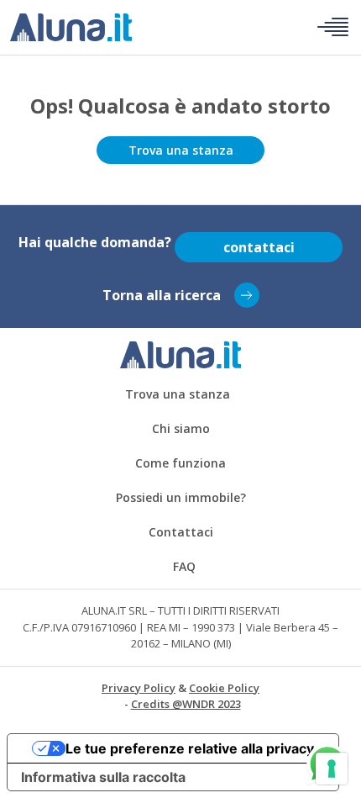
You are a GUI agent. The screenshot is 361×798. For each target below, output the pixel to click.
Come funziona (180, 463)
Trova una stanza (180, 150)
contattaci (259, 247)
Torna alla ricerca (161, 295)
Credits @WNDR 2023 (186, 703)
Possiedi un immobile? (181, 497)
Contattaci (181, 532)
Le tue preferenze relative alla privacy (189, 748)
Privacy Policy (138, 687)
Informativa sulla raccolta (103, 777)
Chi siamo (181, 428)
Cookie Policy (224, 687)
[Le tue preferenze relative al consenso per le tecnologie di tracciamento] (332, 769)
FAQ (184, 566)
